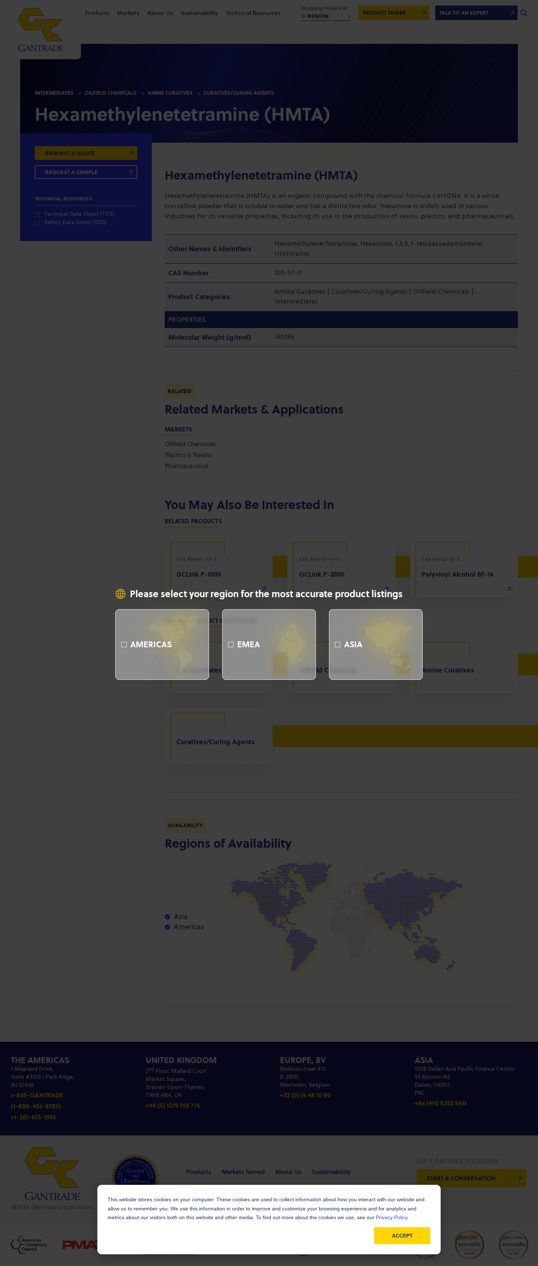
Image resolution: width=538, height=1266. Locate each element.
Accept (402, 1236)
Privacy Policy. (392, 1217)
